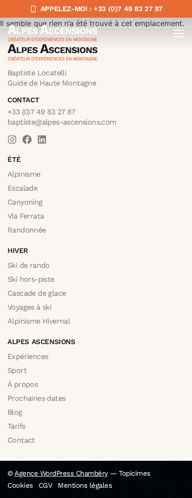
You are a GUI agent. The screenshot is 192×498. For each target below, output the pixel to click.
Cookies (20, 485)
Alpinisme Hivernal (38, 321)
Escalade (22, 188)
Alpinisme (24, 174)
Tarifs (16, 426)
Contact (21, 440)
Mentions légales (85, 485)
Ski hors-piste (31, 279)
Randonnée (26, 230)
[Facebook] (27, 139)
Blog (14, 412)
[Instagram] (12, 139)
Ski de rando (28, 265)
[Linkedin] (42, 139)
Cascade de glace (36, 293)
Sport (17, 370)
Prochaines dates (36, 398)
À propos (22, 384)
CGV (46, 485)
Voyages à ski (29, 307)
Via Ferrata (25, 216)
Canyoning (25, 202)
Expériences (27, 356)
